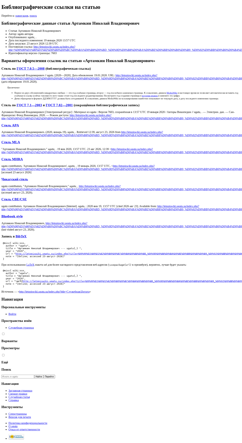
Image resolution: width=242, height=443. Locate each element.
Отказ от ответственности (24, 429)
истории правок (150, 95)
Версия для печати (20, 417)
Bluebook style (12, 216)
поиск (33, 15)
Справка (14, 400)
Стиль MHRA (12, 159)
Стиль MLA (10, 142)
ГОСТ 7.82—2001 (59, 105)
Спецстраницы (18, 413)
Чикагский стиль (14, 179)
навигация (21, 15)
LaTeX (30, 264)
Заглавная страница (20, 390)
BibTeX (21, 236)
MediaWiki (172, 93)
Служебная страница (21, 327)
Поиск (6, 369)
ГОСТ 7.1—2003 (29, 105)
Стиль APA (10, 125)
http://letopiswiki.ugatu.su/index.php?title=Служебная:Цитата (54, 291)
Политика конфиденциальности (28, 423)
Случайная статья (19, 396)
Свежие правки (18, 393)
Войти (12, 313)
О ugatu (13, 426)
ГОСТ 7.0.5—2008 (31, 68)
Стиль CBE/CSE (14, 199)
